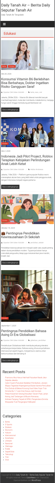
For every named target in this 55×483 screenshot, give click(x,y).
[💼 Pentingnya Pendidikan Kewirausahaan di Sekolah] (27, 209)
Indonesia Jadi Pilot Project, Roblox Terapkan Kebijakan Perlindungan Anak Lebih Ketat (27, 160)
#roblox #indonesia (36, 169)
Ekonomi (8, 430)
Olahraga (9, 446)
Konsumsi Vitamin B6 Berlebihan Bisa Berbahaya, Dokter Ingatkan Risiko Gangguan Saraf (25, 83)
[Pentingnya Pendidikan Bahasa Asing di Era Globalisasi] (26, 296)
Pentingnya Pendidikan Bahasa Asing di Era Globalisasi (23, 333)
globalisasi (34, 340)
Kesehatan (9, 438)
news (36, 92)
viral (40, 92)
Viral (7, 460)
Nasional (8, 443)
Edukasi (12, 66)
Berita (4, 66)
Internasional (10, 435)
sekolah (41, 243)
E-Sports (8, 424)
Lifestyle (8, 441)
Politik (7, 449)
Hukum (8, 433)
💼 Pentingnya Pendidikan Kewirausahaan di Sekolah (20, 235)
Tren (7, 457)
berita (32, 92)
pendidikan (34, 243)
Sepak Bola (9, 452)
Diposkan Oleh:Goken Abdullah (14, 92)
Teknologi (9, 454)
